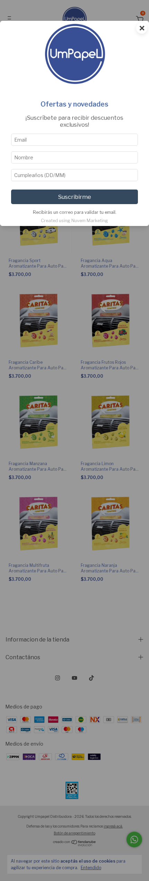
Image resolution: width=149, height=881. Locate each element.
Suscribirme (74, 196)
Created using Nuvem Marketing (74, 220)
